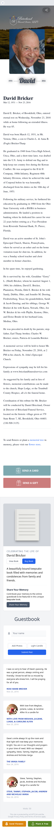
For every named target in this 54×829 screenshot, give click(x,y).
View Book (13, 561)
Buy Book (29, 561)
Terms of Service (34, 816)
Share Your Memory (18, 604)
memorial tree (37, 439)
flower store (34, 444)
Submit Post (27, 652)
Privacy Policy (19, 816)
